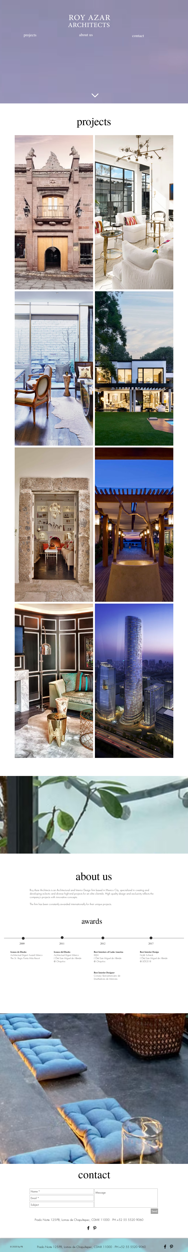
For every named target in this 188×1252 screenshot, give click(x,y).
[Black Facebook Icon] (88, 1228)
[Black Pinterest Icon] (94, 1228)
